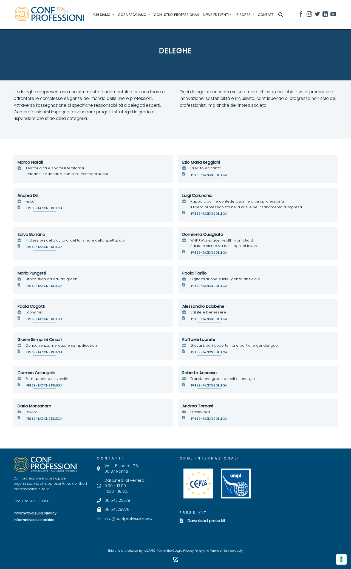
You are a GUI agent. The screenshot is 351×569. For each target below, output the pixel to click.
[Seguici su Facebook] (301, 15)
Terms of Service (222, 551)
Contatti (266, 14)
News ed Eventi (216, 14)
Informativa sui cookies (34, 519)
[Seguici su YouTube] (333, 15)
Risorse (243, 14)
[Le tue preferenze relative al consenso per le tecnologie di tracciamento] (341, 559)
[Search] (280, 14)
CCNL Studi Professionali (176, 14)
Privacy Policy (193, 551)
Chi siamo (102, 14)
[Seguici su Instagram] (309, 15)
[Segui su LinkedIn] (325, 15)
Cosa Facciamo (132, 14)
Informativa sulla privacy (35, 513)
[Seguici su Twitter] (317, 15)
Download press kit (206, 520)
